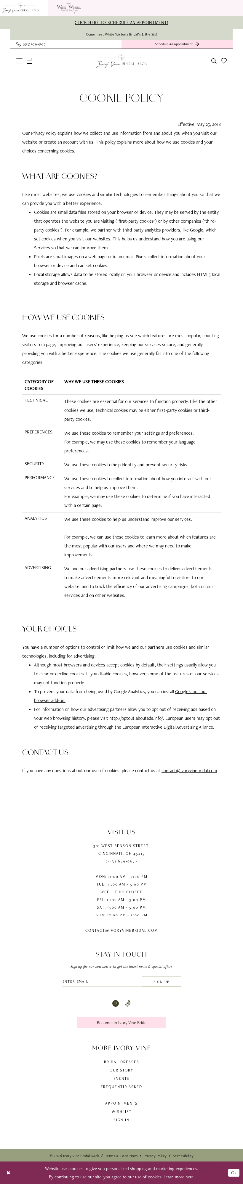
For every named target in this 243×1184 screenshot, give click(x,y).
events (121, 1078)
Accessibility (183, 1155)
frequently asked (121, 1086)
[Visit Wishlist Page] (224, 61)
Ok (233, 1173)
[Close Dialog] (8, 1172)
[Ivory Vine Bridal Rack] (121, 61)
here (190, 1177)
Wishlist (122, 1111)
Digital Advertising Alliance (188, 727)
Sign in (121, 1119)
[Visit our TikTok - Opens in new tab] (128, 1003)
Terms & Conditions (121, 1155)
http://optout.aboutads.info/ (136, 718)
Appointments (121, 1103)
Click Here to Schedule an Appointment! (121, 22)
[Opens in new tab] (68, 8)
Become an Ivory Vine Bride (121, 1023)
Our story (121, 1070)
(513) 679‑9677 (122, 861)
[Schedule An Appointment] (30, 61)
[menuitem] (68, 8)
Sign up (162, 981)
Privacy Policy (155, 1155)
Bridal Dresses (121, 1061)
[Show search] (214, 61)
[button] (19, 61)
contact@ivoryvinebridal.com (189, 770)
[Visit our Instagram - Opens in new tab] (115, 1003)
